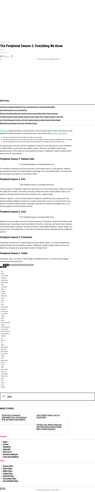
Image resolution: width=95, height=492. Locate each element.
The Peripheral (28, 265)
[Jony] (3, 396)
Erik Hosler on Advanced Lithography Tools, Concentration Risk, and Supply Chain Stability (27, 107)
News (4, 42)
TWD (1, 42)
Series (9, 42)
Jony (2, 49)
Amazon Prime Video (16, 265)
